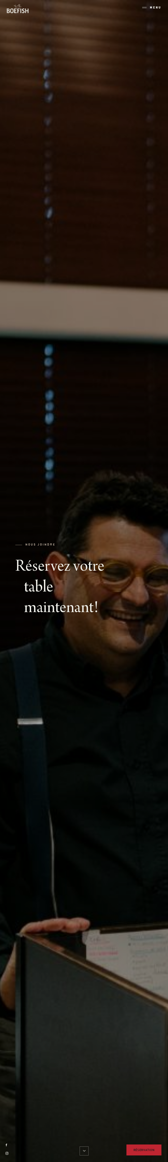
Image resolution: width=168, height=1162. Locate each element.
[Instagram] (7, 1153)
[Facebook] (6, 1145)
